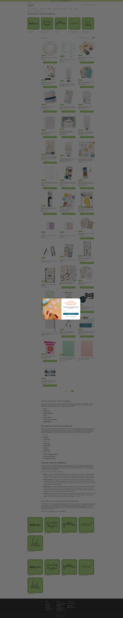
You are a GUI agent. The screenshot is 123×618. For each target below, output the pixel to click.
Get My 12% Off (70, 313)
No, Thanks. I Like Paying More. (71, 316)
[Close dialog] (79, 299)
